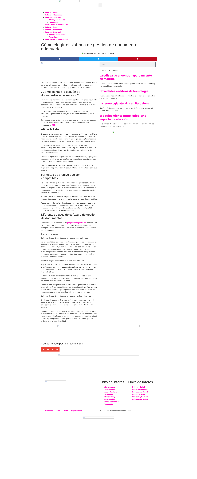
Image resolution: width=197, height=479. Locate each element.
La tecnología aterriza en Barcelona (124, 103)
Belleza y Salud (51, 12)
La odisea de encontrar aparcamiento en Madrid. (126, 77)
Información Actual (53, 17)
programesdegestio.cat (76, 223)
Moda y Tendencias (57, 20)
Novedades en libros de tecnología (124, 91)
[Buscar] (155, 64)
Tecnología (53, 22)
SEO (53, 125)
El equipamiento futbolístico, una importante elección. (123, 117)
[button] (100, 5)
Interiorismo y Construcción (56, 25)
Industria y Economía (53, 15)
